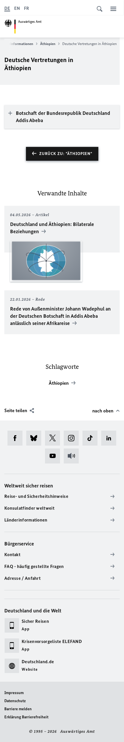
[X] (54, 438)
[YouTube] (54, 455)
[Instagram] (73, 438)
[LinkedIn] (110, 438)
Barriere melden (18, 709)
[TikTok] (91, 438)
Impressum (14, 692)
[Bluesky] (35, 438)
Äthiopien (47, 44)
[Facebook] (16, 438)
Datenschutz (15, 700)
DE (7, 8)
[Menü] (113, 8)
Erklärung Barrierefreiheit (26, 717)
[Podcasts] (73, 455)
